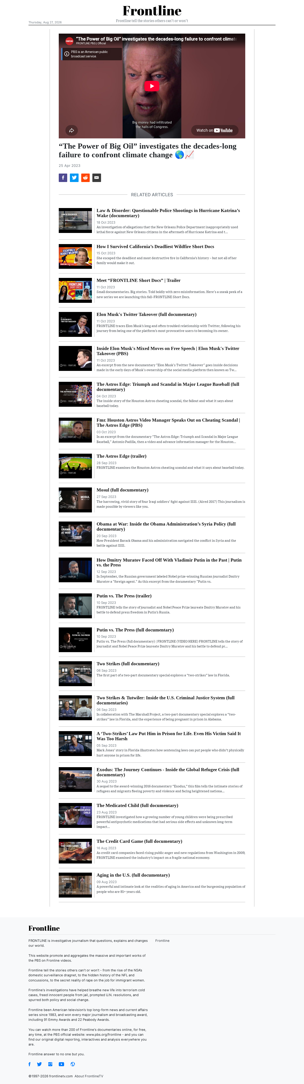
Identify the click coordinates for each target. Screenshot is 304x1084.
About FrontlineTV (89, 1076)
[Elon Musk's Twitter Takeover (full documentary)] (75, 324)
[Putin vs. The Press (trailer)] (75, 605)
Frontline (152, 10)
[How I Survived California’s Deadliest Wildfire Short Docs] (75, 256)
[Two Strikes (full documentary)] (75, 673)
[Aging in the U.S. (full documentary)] (75, 885)
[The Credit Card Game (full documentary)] (75, 851)
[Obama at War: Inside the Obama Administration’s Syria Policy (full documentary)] (75, 533)
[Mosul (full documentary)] (75, 500)
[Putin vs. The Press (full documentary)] (75, 639)
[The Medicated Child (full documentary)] (75, 815)
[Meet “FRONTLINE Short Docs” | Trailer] (75, 290)
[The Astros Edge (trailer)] (75, 465)
